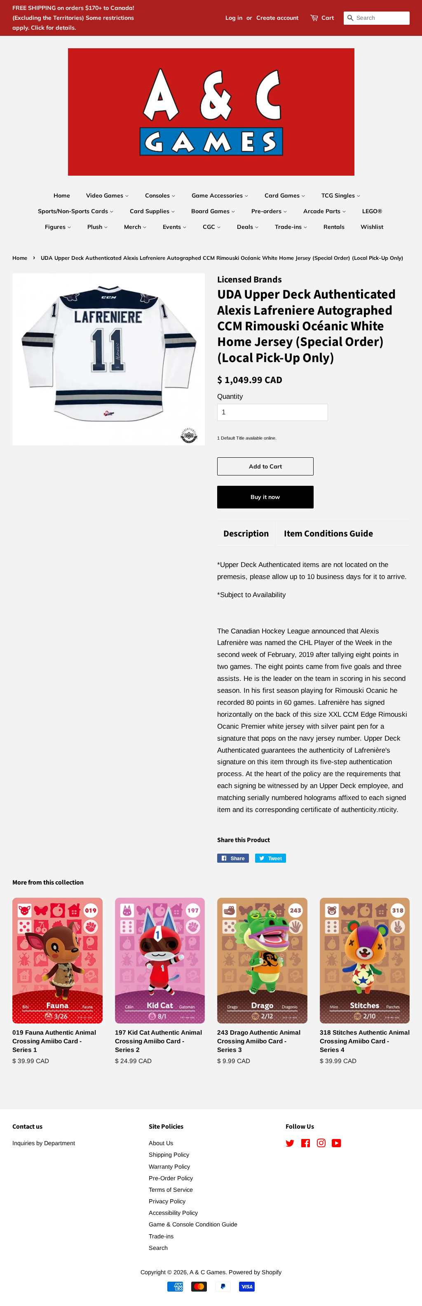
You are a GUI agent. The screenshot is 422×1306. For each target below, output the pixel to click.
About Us (161, 1143)
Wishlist (372, 227)
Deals (246, 227)
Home (62, 195)
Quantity (230, 396)
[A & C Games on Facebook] (305, 1144)
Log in (233, 17)
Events (173, 227)
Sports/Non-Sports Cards (74, 211)
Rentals (334, 227)
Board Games (211, 211)
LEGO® (372, 211)
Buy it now (265, 497)
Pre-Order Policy (171, 1178)
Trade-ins (289, 227)
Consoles (158, 195)
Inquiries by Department (43, 1143)
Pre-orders (267, 211)
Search (158, 1248)
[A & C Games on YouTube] (336, 1144)
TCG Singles (338, 195)
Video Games (105, 195)
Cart (327, 17)
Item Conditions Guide (328, 533)
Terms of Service (171, 1189)
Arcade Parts (322, 211)
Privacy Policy (167, 1201)
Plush (95, 227)
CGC (210, 227)
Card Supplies (150, 211)
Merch (133, 227)
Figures (56, 227)
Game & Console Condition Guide (193, 1224)
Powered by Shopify (255, 1272)
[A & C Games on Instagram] (321, 1144)
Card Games (283, 195)
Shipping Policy (169, 1154)
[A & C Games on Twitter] (290, 1144)
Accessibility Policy (173, 1213)
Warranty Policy (169, 1166)
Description (246, 533)
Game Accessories (218, 195)
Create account (277, 17)
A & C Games (207, 1272)
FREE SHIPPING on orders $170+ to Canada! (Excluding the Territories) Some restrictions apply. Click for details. (73, 17)
